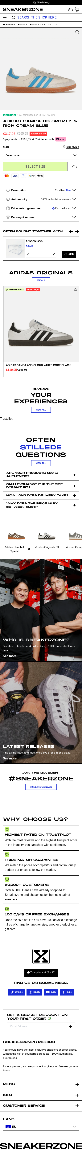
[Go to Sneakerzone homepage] (21, 9)
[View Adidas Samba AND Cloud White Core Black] (41, 324)
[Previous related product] (71, 231)
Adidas (23, 24)
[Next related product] (77, 231)
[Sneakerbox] (15, 248)
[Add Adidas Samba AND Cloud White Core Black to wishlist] (75, 289)
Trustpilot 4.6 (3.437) (42, 972)
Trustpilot (6, 418)
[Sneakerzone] (41, 956)
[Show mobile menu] (4, 17)
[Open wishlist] (70, 9)
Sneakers (10, 24)
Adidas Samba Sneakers (45, 24)
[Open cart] (77, 9)
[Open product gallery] (41, 69)
